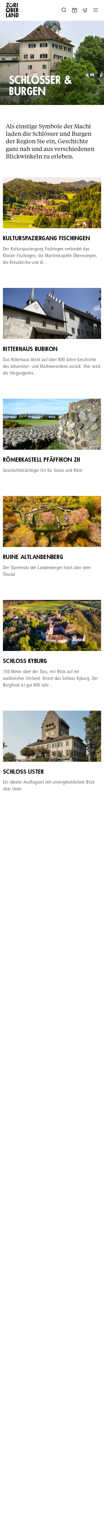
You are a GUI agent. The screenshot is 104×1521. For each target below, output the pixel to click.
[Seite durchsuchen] (64, 10)
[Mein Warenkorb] (85, 10)
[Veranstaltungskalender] (74, 10)
